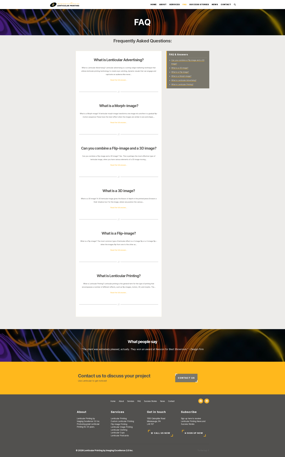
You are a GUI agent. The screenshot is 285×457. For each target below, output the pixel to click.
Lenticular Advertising (96, 68)
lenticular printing (93, 71)
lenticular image (96, 159)
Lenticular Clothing (183, 31)
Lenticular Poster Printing (182, 45)
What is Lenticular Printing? (119, 276)
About (163, 4)
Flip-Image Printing (182, 21)
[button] (235, 4)
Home (154, 4)
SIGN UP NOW (194, 433)
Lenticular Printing (183, 10)
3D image (114, 156)
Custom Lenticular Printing (182, 15)
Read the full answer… (118, 80)
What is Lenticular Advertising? (119, 60)
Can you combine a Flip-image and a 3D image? (118, 148)
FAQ (185, 4)
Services (174, 4)
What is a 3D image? (118, 191)
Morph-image (92, 113)
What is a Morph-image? (118, 106)
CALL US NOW (160, 433)
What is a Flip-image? (119, 233)
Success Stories (199, 4)
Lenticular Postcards (184, 40)
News (215, 4)
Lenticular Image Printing (181, 26)
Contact (226, 4)
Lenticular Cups (181, 35)
